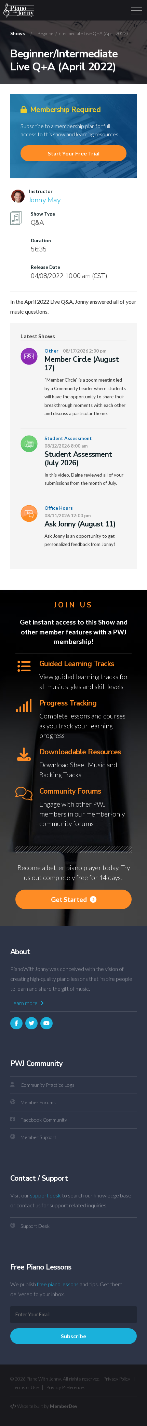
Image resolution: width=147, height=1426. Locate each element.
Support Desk (35, 1226)
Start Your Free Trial (73, 153)
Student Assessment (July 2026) (78, 459)
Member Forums (38, 1102)
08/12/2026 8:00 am (66, 446)
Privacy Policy (117, 1379)
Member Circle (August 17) (81, 364)
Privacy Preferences (65, 1387)
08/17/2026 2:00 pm (85, 351)
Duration (41, 240)
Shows (17, 33)
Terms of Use (25, 1387)
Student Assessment (68, 438)
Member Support (38, 1137)
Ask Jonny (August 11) (80, 524)
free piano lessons (58, 1284)
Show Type (43, 214)
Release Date (45, 267)
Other (51, 351)
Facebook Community (44, 1120)
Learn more (24, 1003)
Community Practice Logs (48, 1085)
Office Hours (58, 508)
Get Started (69, 899)
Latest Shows (38, 336)
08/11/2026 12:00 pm (67, 515)
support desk (45, 1195)
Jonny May (45, 200)
